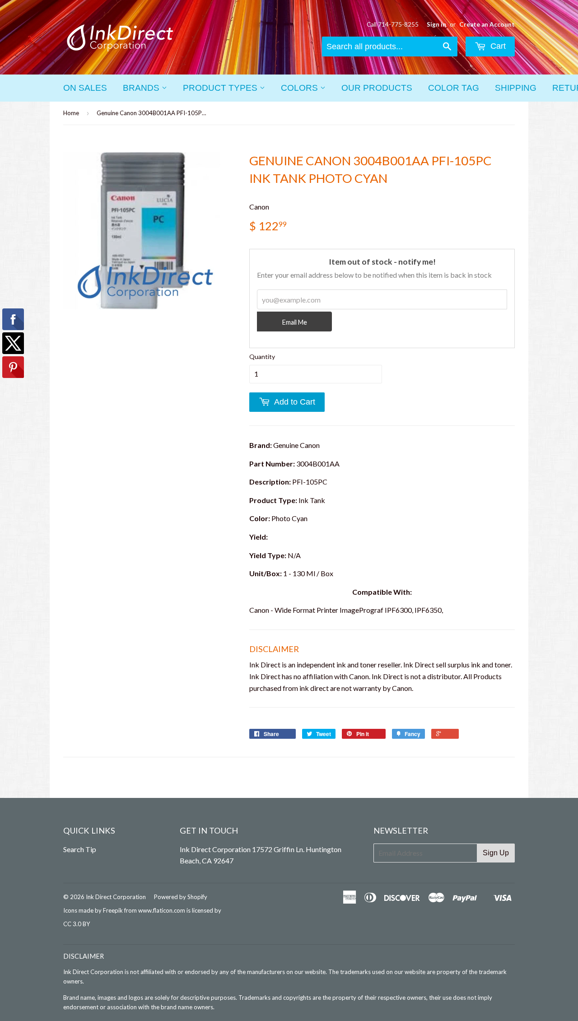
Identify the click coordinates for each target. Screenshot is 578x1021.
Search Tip (79, 849)
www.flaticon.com (161, 910)
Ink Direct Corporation (116, 896)
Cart (497, 46)
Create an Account (487, 24)
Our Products (376, 88)
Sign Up (496, 853)
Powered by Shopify (180, 896)
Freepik (113, 910)
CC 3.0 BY (76, 924)
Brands (142, 88)
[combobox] (389, 46)
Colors (300, 88)
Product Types (221, 88)
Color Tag (453, 88)
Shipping (515, 88)
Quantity (262, 356)
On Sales (85, 88)
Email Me (294, 322)
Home (71, 113)
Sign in (436, 24)
